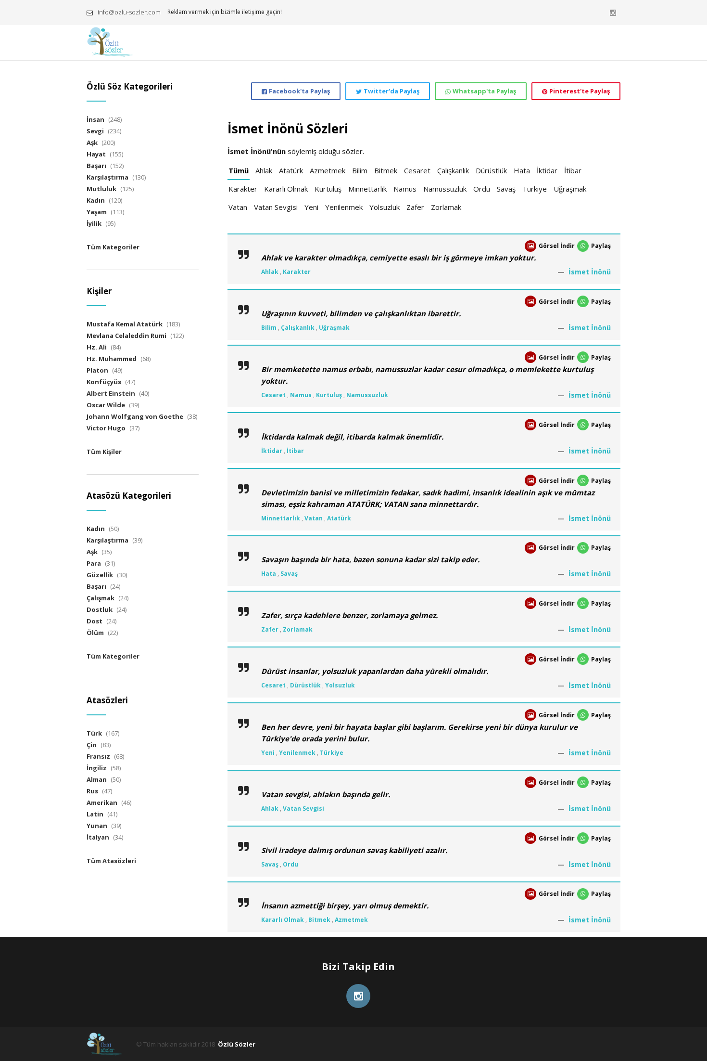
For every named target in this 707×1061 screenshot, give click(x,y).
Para (94, 563)
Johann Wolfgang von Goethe (135, 416)
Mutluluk (101, 188)
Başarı (96, 165)
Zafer (415, 207)
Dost (94, 621)
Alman (97, 779)
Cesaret (417, 170)
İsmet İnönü (589, 271)
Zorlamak (446, 207)
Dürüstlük (491, 170)
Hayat (96, 154)
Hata (522, 170)
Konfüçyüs (104, 381)
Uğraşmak (570, 189)
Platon (97, 370)
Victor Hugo (106, 428)
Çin (92, 744)
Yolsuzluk (384, 207)
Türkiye (534, 189)
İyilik (94, 223)
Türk (94, 733)
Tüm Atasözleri (111, 860)
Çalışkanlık (453, 170)
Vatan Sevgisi (276, 207)
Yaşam (97, 211)
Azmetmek (327, 170)
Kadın (96, 200)
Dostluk (100, 609)
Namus (405, 189)
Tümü (238, 170)
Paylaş (601, 246)
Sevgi (95, 131)
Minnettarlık (367, 189)
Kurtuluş (328, 189)
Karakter (242, 189)
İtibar (572, 170)
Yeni (311, 207)
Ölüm (95, 632)
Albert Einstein (111, 393)
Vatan (237, 207)
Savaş (506, 189)
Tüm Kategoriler (113, 247)
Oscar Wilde (106, 405)
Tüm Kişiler (104, 451)
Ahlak (263, 170)
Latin (95, 814)
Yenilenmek (344, 207)
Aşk (92, 142)
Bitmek (385, 170)
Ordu (481, 189)
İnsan (95, 119)
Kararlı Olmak (286, 189)
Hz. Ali (97, 347)
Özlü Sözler (236, 1044)
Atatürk (291, 170)
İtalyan (98, 837)
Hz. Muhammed (112, 358)
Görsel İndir (557, 246)
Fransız (98, 756)
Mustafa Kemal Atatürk (125, 324)
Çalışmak (100, 598)
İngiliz (97, 767)
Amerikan (102, 802)
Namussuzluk (445, 189)
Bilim (359, 170)
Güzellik (100, 574)
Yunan (97, 825)
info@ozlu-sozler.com (129, 12)
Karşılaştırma (107, 177)
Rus (92, 791)
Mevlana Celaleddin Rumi (126, 335)
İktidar (547, 170)
